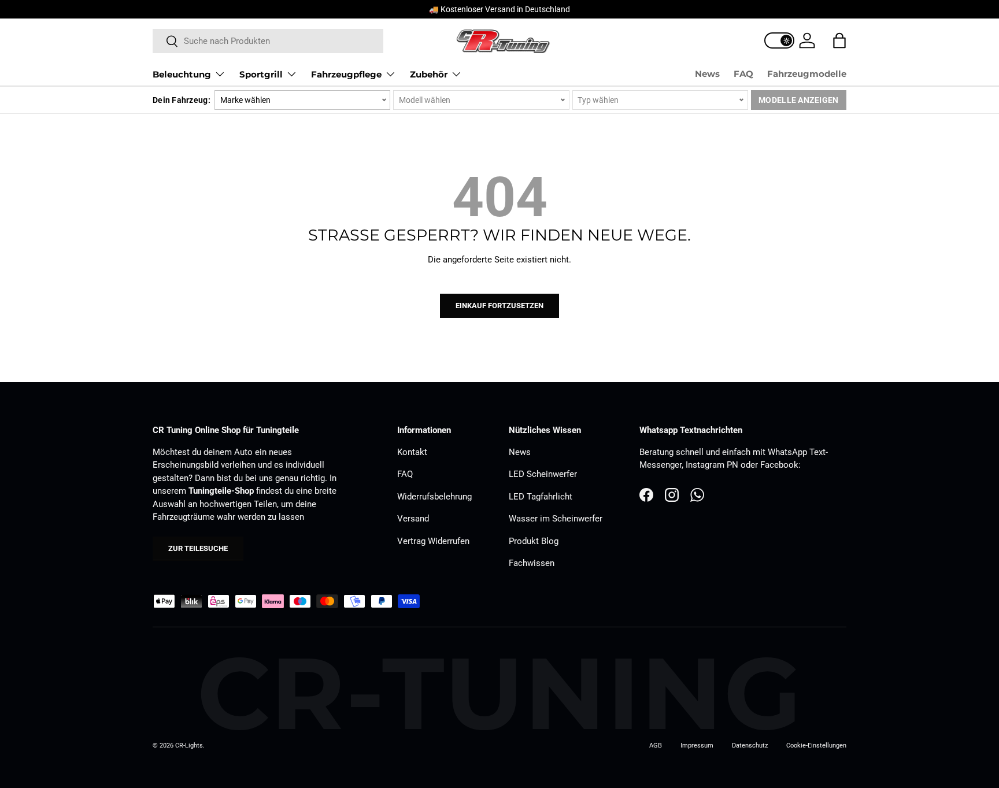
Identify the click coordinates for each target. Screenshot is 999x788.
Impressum (696, 745)
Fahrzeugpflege (346, 74)
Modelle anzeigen (798, 100)
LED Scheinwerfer (543, 474)
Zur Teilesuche (198, 548)
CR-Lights (189, 745)
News (707, 73)
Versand (413, 518)
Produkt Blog (533, 541)
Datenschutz (750, 745)
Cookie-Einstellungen (816, 745)
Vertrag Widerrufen (433, 541)
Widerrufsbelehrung (434, 496)
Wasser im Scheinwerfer (555, 518)
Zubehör (428, 74)
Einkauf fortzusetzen (499, 305)
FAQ (743, 73)
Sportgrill (261, 74)
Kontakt (412, 452)
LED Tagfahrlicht (540, 496)
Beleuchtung (182, 74)
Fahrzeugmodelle (806, 73)
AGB (655, 745)
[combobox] (268, 41)
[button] (839, 40)
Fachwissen (531, 563)
